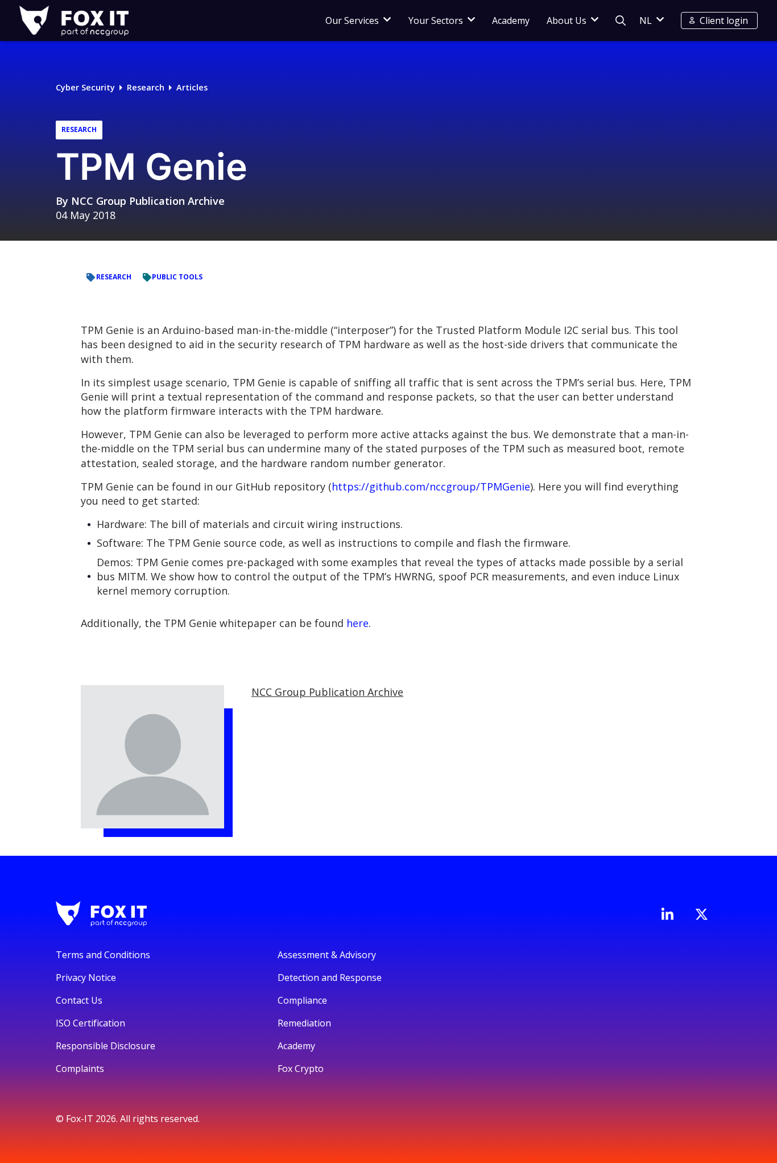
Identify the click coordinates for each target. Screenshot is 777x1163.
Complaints (80, 1068)
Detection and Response (330, 977)
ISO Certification (90, 1023)
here (357, 623)
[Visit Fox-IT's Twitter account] (701, 914)
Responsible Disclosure (105, 1046)
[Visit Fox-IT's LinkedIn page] (667, 914)
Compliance (302, 1000)
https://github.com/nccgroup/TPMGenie (431, 486)
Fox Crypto (301, 1068)
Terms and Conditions (103, 954)
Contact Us (79, 1000)
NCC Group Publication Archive (148, 201)
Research (145, 87)
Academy (511, 20)
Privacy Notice (86, 977)
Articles (192, 87)
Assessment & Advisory (327, 954)
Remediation (304, 1023)
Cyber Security (85, 87)
